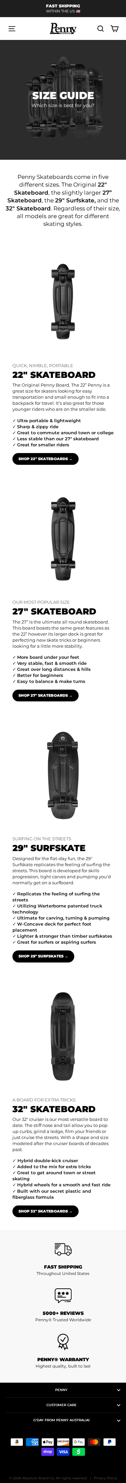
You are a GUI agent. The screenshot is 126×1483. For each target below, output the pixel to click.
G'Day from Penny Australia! (61, 1420)
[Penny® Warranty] (63, 1342)
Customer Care (61, 1405)
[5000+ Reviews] (63, 1295)
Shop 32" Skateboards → (45, 1211)
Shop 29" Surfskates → (43, 956)
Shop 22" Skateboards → (45, 458)
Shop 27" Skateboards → (45, 695)
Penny (61, 1390)
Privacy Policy (105, 1478)
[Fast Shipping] (63, 1249)
